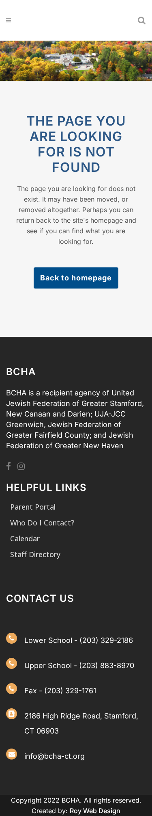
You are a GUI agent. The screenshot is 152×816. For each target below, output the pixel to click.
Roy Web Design (95, 811)
